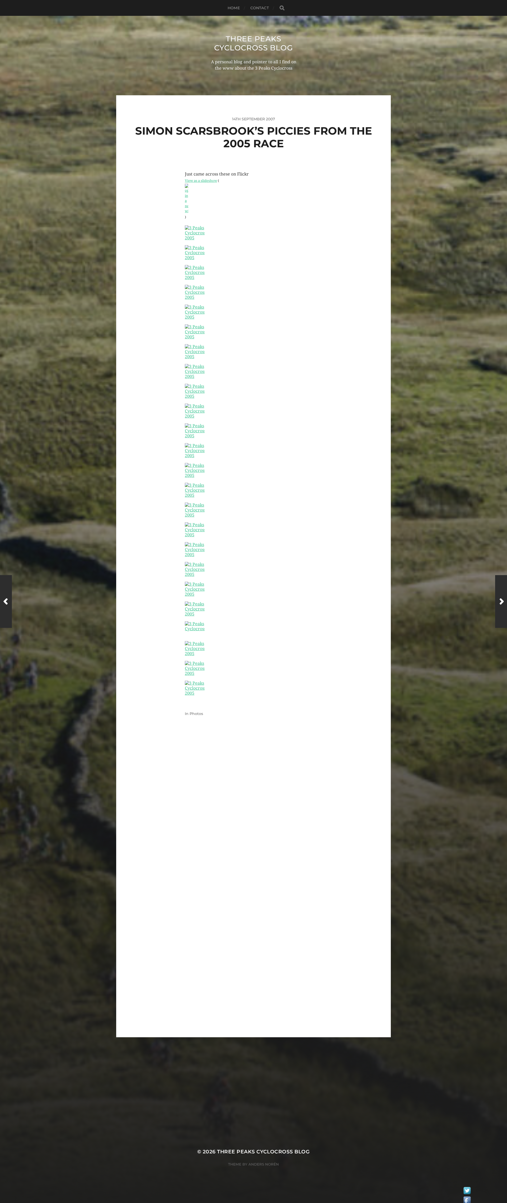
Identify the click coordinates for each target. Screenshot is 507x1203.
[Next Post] (501, 601)
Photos (196, 713)
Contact (259, 8)
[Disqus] (253, 811)
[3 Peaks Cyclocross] (253, 631)
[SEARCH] (282, 8)
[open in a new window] (253, 199)
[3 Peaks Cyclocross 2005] (253, 235)
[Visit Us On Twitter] (467, 1192)
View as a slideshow (201, 181)
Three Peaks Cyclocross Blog (253, 43)
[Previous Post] (6, 601)
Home (234, 8)
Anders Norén (263, 1164)
